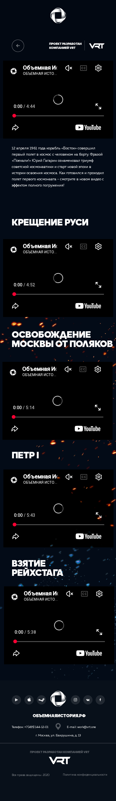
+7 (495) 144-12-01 (36, 727)
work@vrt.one (86, 727)
